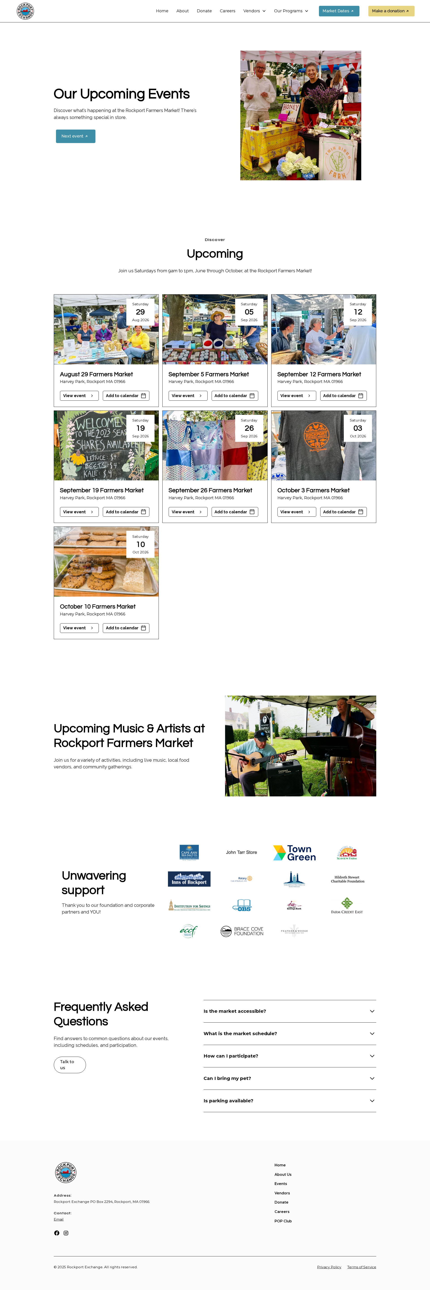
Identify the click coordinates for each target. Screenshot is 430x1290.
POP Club (283, 1221)
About (182, 11)
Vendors (282, 1193)
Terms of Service (361, 1267)
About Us (283, 1174)
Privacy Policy (329, 1267)
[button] (254, 11)
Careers (227, 11)
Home (162, 11)
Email (59, 1219)
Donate (204, 11)
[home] (25, 11)
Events (281, 1184)
